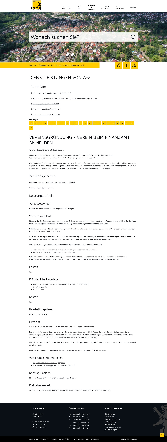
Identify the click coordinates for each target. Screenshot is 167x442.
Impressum (44, 439)
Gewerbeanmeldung (46, 104)
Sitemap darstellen (134, 68)
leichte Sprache (78, 439)
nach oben (162, 435)
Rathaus (59, 65)
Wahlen (133, 7)
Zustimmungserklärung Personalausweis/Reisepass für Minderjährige (65, 98)
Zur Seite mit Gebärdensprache (118, 68)
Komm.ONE (133, 439)
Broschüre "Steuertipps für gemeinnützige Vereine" (55, 365)
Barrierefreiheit (64, 439)
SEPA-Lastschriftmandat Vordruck (52, 93)
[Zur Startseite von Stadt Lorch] (36, 5)
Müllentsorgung (110, 422)
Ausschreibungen (111, 430)
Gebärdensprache (92, 439)
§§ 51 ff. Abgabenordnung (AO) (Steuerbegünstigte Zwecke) (52, 378)
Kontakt (54, 439)
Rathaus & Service (46, 65)
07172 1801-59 (40, 427)
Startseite (33, 65)
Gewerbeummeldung (47, 109)
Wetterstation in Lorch (113, 427)
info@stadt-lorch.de (42, 422)
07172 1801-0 (40, 424)
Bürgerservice (110, 414)
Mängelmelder (110, 424)
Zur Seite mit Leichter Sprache (126, 68)
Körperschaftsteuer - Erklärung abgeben (49, 363)
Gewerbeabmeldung (46, 114)
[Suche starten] (133, 37)
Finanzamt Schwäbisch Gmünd (41, 188)
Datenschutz (33, 439)
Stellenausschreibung (112, 419)
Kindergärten (109, 416)
